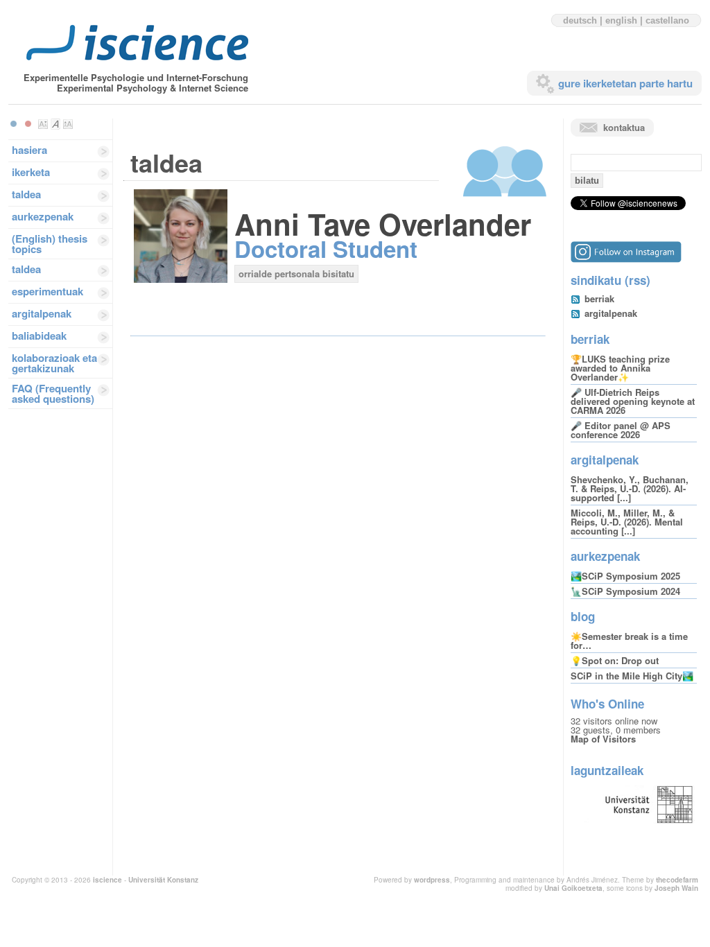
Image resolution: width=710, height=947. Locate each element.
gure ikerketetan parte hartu (625, 83)
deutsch (580, 20)
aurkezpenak (42, 216)
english (621, 20)
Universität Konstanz (163, 880)
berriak (599, 298)
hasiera (29, 149)
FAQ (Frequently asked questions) (53, 393)
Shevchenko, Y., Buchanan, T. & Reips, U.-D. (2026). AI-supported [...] (630, 488)
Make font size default (55, 124)
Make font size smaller (43, 124)
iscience (107, 880)
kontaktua (624, 127)
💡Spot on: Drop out (615, 660)
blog (583, 616)
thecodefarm (677, 880)
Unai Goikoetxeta (573, 888)
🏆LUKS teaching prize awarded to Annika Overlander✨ (620, 367)
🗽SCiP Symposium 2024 (625, 591)
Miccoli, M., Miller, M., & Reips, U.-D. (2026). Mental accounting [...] (627, 521)
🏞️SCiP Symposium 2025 (625, 575)
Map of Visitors (603, 738)
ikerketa (31, 172)
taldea (26, 194)
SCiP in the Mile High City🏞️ (632, 675)
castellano (667, 20)
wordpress (432, 880)
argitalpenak (41, 313)
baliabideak (39, 335)
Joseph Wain (676, 888)
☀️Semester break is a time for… (629, 640)
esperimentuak (47, 291)
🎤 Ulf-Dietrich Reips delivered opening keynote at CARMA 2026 (633, 401)
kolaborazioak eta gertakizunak (54, 363)
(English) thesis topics (49, 244)
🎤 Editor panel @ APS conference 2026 (620, 430)
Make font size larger (67, 124)
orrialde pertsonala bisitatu (296, 273)
